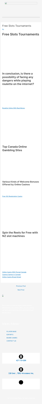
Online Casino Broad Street (11, 277)
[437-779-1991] (21, 356)
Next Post (21, 290)
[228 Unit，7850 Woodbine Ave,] (21, 369)
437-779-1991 (21, 360)
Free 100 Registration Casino (12, 196)
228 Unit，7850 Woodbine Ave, (21, 373)
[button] (21, 17)
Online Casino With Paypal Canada (14, 272)
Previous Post (21, 286)
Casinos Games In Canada (11, 274)
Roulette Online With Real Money (13, 108)
